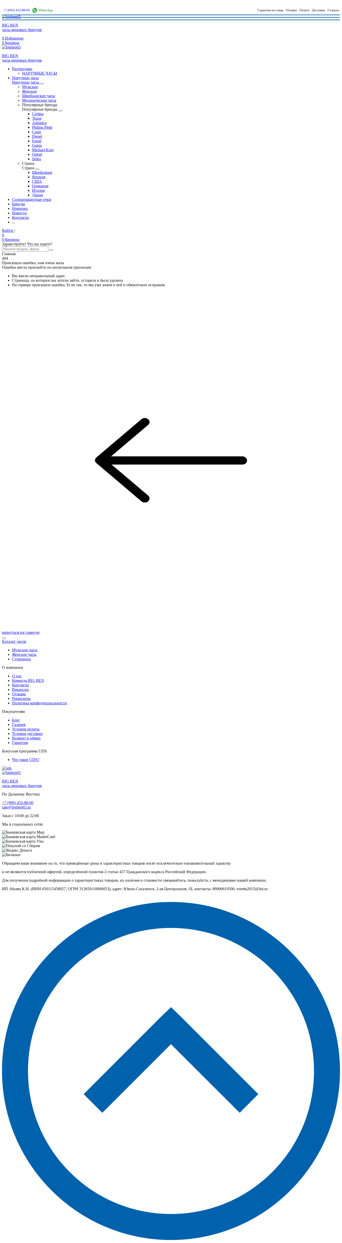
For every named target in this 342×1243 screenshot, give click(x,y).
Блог (16, 720)
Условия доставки (27, 733)
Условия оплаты (26, 729)
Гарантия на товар (270, 10)
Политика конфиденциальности (39, 703)
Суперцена (21, 659)
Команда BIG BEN (28, 680)
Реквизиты (21, 698)
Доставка (318, 10)
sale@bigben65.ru (16, 807)
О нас (17, 676)
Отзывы (291, 10)
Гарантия (20, 742)
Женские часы (24, 654)
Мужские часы (24, 650)
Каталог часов (14, 641)
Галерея (333, 10)
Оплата (304, 10)
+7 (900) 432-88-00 (16, 10)
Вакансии (20, 689)
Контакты (20, 685)
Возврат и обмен (26, 738)
